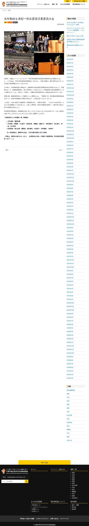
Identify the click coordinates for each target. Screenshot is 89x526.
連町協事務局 (71, 390)
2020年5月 (70, 328)
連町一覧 (55, 4)
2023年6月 (70, 195)
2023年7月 (70, 192)
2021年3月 (70, 292)
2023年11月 (70, 177)
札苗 (68, 426)
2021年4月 (70, 288)
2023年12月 (70, 174)
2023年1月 (70, 213)
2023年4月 (70, 202)
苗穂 (68, 437)
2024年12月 (70, 131)
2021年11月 (70, 263)
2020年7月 (70, 321)
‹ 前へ (7, 150)
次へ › (61, 150)
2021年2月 (70, 296)
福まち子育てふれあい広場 (75, 36)
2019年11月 (70, 349)
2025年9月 (70, 99)
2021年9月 (70, 270)
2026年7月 (70, 63)
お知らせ (15, 22)
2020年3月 (70, 335)
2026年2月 (70, 81)
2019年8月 (70, 360)
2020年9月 (70, 313)
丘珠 (68, 419)
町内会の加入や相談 (79, 1)
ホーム (4, 10)
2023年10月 (70, 181)
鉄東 (68, 394)
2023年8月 (70, 188)
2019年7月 (70, 364)
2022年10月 (70, 224)
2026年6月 (70, 66)
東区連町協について (78, 4)
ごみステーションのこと (40, 507)
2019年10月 (70, 353)
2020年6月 (70, 324)
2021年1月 (70, 299)
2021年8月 (70, 274)
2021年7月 (70, 278)
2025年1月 (70, 127)
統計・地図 (75, 505)
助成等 (74, 509)
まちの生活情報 (65, 4)
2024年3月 (70, 163)
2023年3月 (70, 206)
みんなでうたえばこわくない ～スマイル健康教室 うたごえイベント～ (76, 30)
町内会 (74, 507)
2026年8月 (70, 59)
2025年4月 (70, 116)
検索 (67, 1)
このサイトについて (42, 518)
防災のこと (35, 511)
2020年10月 (70, 310)
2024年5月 (70, 156)
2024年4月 (70, 159)
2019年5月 (70, 371)
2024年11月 (70, 134)
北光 (68, 397)
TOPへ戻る (44, 462)
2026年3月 (70, 77)
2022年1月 (70, 256)
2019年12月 (70, 346)
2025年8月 (70, 102)
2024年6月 (70, 152)
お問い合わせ (54, 518)
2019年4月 (70, 374)
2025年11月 (70, 91)
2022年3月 (70, 249)
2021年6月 (70, 281)
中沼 (68, 433)
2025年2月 (70, 124)
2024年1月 (70, 170)
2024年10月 (70, 138)
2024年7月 (70, 149)
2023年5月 (70, 199)
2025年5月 (70, 113)
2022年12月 (70, 217)
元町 (68, 411)
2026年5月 (70, 70)
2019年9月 (70, 356)
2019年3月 (70, 378)
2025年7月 (70, 106)
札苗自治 (69, 422)
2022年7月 (70, 235)
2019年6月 (70, 367)
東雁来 (69, 429)
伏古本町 (69, 415)
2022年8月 (70, 231)
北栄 (68, 401)
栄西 (68, 404)
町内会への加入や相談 (27, 518)
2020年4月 (70, 331)
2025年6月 (70, 109)
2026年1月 (70, 84)
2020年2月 (70, 338)
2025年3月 (70, 120)
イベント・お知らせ (43, 4)
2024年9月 (70, 141)
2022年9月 (70, 227)
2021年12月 (70, 260)
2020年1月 (70, 342)
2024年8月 (70, 145)
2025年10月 (70, 95)
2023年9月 (70, 184)
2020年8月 (70, 317)
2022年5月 (70, 242)
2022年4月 (70, 245)
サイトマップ (64, 518)
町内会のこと (36, 505)
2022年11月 (70, 220)
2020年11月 (70, 306)
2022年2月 (70, 253)
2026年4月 (70, 73)
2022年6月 (70, 238)
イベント (10, 22)
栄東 (9, 10)
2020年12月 (70, 303)
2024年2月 (70, 167)
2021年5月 (70, 285)
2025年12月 (70, 88)
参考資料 (73, 501)
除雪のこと (35, 509)
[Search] (26, 481)
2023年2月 (70, 210)
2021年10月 (70, 267)
